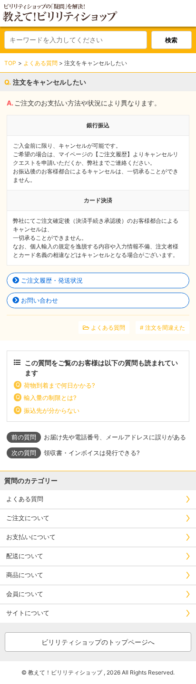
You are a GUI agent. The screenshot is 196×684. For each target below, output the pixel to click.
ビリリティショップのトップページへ (98, 642)
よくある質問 (40, 62)
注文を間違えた (165, 327)
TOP (10, 62)
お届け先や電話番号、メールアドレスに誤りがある (115, 437)
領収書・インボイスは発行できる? (92, 452)
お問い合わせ (39, 300)
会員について (24, 594)
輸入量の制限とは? (50, 397)
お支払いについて (31, 537)
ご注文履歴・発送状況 (52, 280)
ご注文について (27, 518)
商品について (24, 575)
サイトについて (27, 613)
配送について (24, 556)
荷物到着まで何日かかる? (59, 385)
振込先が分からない (51, 410)
